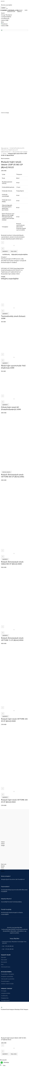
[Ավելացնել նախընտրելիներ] (6, 1057)
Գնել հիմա (13, 1054)
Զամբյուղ (5, 1054)
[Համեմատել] (3, 1057)
